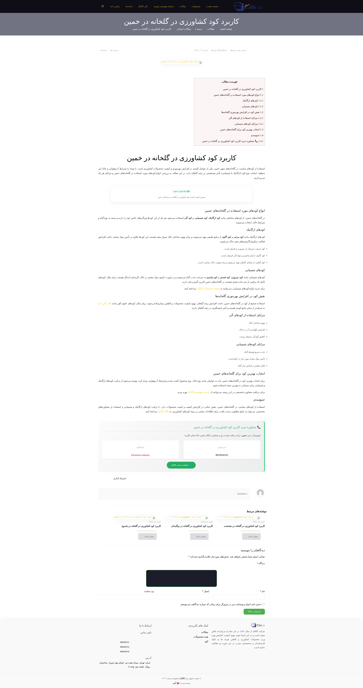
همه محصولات (201, 636)
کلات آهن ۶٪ (105, 303)
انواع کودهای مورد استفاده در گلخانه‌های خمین (238, 95)
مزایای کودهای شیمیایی (249, 123)
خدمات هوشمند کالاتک (199, 392)
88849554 (124, 651)
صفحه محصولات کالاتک (208, 288)
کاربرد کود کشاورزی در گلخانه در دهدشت (244, 526)
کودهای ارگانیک (253, 100)
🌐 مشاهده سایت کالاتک (181, 465)
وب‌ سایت (149, 591)
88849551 (124, 642)
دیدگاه (261, 563)
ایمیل (205, 591)
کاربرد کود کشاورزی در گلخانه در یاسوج (141, 526)
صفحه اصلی (226, 29)
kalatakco (222, 50)
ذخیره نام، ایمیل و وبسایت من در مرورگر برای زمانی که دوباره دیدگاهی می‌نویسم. (220, 604)
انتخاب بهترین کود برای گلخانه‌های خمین (241, 129)
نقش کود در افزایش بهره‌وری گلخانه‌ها (242, 112)
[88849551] (124, 637)
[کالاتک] (247, 6)
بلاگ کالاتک (163, 411)
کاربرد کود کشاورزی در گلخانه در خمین (151, 29)
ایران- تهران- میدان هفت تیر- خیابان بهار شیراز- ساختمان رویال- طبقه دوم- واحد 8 (124, 665)
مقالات (210, 29)
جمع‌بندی (257, 135)
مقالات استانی (184, 29)
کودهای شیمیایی (252, 106)
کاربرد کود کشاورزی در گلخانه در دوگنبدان (192, 526)
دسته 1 (198, 29)
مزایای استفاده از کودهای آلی (246, 118)
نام (262, 591)
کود (206, 641)
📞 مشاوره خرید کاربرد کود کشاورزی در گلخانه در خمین (232, 141)
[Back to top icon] (14, 682)
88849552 (124, 647)
